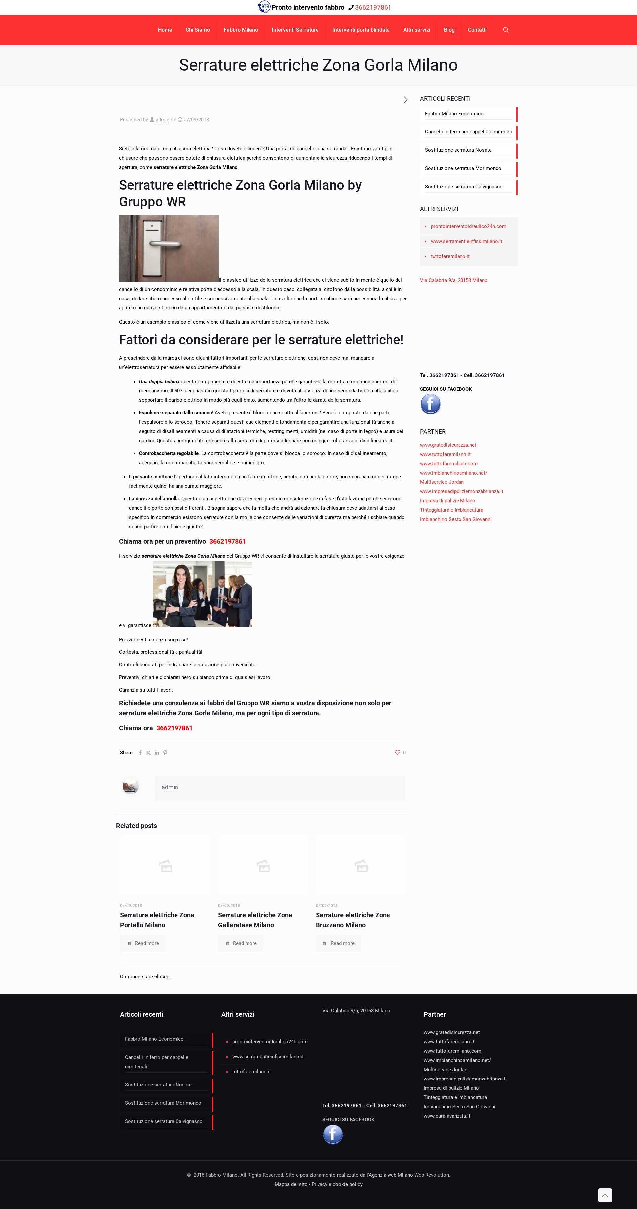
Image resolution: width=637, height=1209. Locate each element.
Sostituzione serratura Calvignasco (464, 187)
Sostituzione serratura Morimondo (463, 168)
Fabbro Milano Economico (454, 114)
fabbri (215, 703)
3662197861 (373, 7)
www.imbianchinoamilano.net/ (453, 473)
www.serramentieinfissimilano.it (466, 241)
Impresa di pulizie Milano (447, 501)
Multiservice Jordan (442, 482)
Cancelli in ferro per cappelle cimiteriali (468, 132)
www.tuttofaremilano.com (449, 464)
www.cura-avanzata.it (447, 1116)
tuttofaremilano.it (450, 256)
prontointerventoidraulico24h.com (468, 226)
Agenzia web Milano (391, 1175)
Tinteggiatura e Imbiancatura (451, 510)
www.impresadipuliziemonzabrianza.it (461, 491)
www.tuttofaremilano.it (445, 454)
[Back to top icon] (605, 1195)
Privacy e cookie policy (337, 1184)
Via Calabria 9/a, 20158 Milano (454, 280)
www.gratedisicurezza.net (448, 445)
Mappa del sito (291, 1184)
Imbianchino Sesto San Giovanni (456, 519)
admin (162, 120)
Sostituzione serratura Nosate (458, 150)
